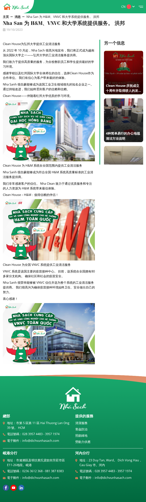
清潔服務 (81, 423)
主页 (6, 17)
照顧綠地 (81, 435)
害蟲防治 (81, 429)
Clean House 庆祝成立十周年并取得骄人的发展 (122, 90)
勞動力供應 (82, 442)
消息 (18, 17)
